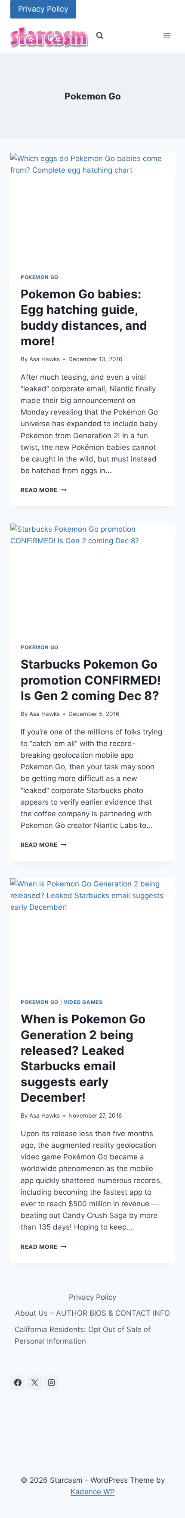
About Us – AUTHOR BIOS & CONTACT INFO (92, 1313)
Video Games (83, 1002)
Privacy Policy (43, 8)
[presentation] (92, 208)
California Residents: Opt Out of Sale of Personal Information (83, 1335)
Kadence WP (93, 1491)
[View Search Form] (100, 35)
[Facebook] (17, 1382)
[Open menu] (167, 36)
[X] (34, 1382)
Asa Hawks (44, 359)
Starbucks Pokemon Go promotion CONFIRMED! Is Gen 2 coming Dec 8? (91, 680)
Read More (44, 489)
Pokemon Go (40, 277)
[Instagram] (51, 1382)
